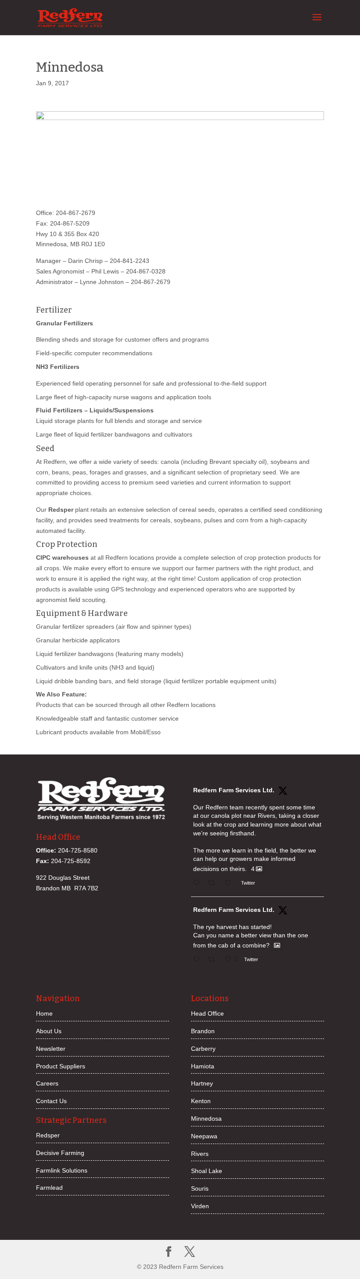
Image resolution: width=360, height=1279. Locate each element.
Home (44, 1013)
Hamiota (202, 1066)
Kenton (201, 1100)
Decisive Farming (60, 1152)
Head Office (207, 1013)
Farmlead (49, 1187)
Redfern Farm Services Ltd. (233, 790)
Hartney (202, 1083)
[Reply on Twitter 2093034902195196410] (198, 884)
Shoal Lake (206, 1170)
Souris (200, 1188)
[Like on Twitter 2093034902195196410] (230, 884)
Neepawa (204, 1136)
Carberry (203, 1048)
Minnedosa (206, 1118)
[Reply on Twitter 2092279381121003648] (198, 960)
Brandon (203, 1031)
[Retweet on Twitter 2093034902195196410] (214, 884)
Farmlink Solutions (61, 1170)
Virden (200, 1206)
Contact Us (51, 1100)
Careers (47, 1083)
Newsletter (50, 1048)
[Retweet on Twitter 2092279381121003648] (214, 960)
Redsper (48, 1135)
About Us (48, 1031)
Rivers (200, 1153)
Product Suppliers (60, 1066)
